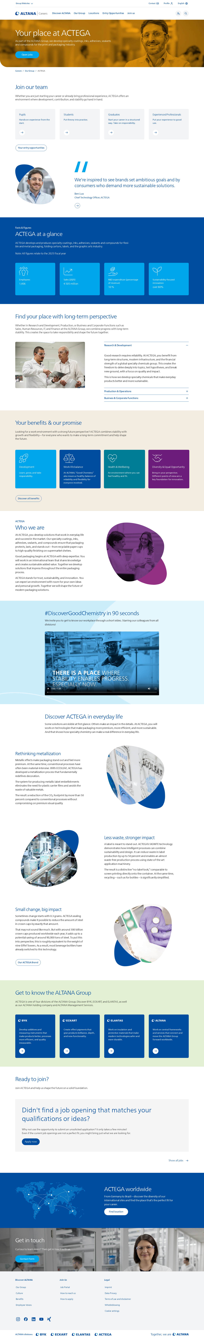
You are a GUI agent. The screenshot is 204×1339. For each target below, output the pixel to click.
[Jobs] (178, 13)
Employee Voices (24, 1305)
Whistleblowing (112, 1305)
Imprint (108, 1287)
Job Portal (65, 1287)
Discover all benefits (28, 498)
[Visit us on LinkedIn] (33, 1319)
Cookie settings (112, 1311)
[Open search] (186, 13)
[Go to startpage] (31, 13)
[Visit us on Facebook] (26, 1319)
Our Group (79, 13)
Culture (19, 1293)
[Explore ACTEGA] (77, 206)
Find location (116, 1212)
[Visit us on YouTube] (41, 1319)
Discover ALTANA (61, 13)
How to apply (66, 1299)
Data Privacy (111, 1293)
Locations (94, 13)
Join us (131, 13)
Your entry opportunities (31, 148)
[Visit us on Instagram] (18, 1319)
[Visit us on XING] (49, 1319)
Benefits (19, 1299)
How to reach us (67, 1293)
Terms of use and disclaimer (118, 1299)
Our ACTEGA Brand (28, 962)
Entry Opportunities (113, 13)
